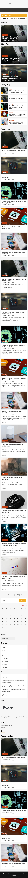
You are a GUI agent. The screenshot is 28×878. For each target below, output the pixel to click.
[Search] (26, 10)
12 (10, 618)
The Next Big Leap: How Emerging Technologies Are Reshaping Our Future (16, 107)
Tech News (11, 112)
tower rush (13, 717)
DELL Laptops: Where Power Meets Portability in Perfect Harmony (11, 38)
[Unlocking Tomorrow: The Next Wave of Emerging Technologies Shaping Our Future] (14, 533)
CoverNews (19, 873)
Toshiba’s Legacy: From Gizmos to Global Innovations (12, 478)
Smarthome (5, 440)
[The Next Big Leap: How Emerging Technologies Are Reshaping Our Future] (4, 106)
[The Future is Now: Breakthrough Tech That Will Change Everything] (14, 566)
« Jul (2, 630)
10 (2, 618)
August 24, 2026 (11, 40)
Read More (4, 356)
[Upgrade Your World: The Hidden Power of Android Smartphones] (4, 122)
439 (18, 594)
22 (21, 621)
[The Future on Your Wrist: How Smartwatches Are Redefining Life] (4, 98)
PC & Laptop (5, 35)
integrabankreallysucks (6, 725)
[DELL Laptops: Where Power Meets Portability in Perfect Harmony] (4, 90)
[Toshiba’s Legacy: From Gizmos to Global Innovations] (14, 467)
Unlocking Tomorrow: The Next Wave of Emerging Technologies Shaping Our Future (14, 544)
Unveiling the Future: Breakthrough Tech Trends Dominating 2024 (17, 114)
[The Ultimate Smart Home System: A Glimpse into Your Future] (14, 434)
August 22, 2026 (11, 481)
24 (2, 624)
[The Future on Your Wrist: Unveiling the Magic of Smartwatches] (14, 500)
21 (18, 621)
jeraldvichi (3, 727)
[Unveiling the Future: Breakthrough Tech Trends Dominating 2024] (4, 114)
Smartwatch (5, 74)
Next (21, 594)
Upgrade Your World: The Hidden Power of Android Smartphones (16, 122)
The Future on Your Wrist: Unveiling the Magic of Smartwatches (14, 511)
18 (6, 621)
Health (3, 647)
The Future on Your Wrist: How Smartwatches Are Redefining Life (11, 77)
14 (18, 618)
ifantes (3, 650)
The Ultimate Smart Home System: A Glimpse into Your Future (13, 445)
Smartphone (11, 120)
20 (14, 621)
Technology (11, 104)
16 (25, 618)
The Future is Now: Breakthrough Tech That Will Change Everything (13, 577)
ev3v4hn (4, 40)
